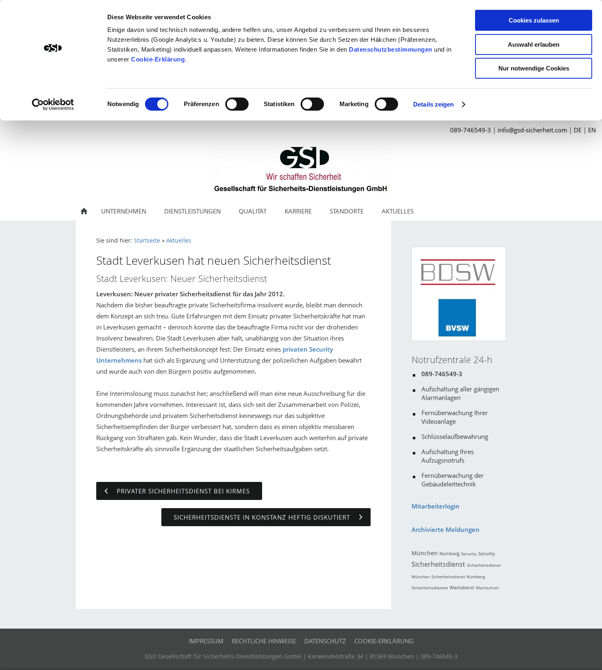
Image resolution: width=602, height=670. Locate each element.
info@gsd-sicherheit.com (532, 130)
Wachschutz (487, 588)
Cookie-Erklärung (158, 59)
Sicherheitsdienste (430, 588)
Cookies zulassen (534, 20)
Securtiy (486, 553)
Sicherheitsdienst (438, 564)
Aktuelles (178, 240)
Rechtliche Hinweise (264, 641)
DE (578, 130)
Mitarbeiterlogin (435, 506)
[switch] (237, 104)
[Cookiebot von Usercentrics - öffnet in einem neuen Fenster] (53, 104)
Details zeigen (433, 104)
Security (469, 553)
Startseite (147, 240)
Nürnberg (449, 553)
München (425, 553)
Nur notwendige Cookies (533, 68)
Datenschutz (325, 641)
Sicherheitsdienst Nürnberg (458, 576)
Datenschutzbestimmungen (390, 49)
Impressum (206, 641)
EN (592, 130)
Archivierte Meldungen (446, 529)
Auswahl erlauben (533, 44)
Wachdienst (462, 587)
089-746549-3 (470, 130)
